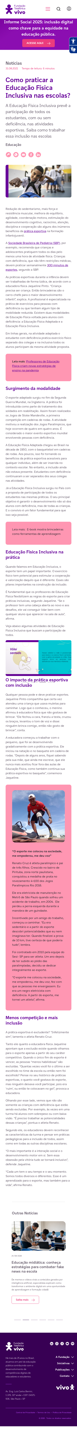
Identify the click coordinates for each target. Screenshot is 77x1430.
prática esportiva (35, 231)
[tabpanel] (38, 658)
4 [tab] (51, 682)
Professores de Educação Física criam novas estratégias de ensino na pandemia (35, 365)
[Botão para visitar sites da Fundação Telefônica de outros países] (69, 8)
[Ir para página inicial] (13, 9)
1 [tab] (26, 682)
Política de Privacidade (62, 1412)
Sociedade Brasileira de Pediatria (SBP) (34, 243)
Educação (13, 144)
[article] (38, 697)
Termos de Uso (43, 1412)
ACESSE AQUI (35, 43)
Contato (65, 1376)
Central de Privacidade (25, 1412)
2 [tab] (34, 682)
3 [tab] (42, 682)
